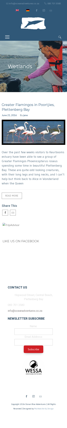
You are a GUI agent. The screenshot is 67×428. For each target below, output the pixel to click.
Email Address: (34, 336)
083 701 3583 (54, 3)
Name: (33, 326)
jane (25, 115)
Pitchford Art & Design (44, 408)
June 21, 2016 (9, 115)
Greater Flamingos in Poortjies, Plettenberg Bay (28, 107)
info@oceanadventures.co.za (24, 3)
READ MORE (11, 195)
